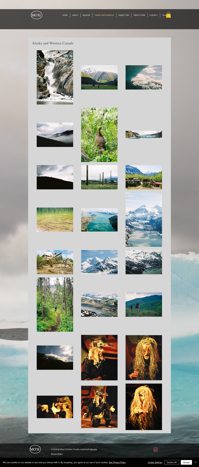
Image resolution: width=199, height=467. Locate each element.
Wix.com (93, 449)
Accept (186, 462)
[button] (168, 15)
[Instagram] (156, 449)
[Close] (195, 462)
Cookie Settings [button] (155, 462)
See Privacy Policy (117, 462)
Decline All (172, 462)
